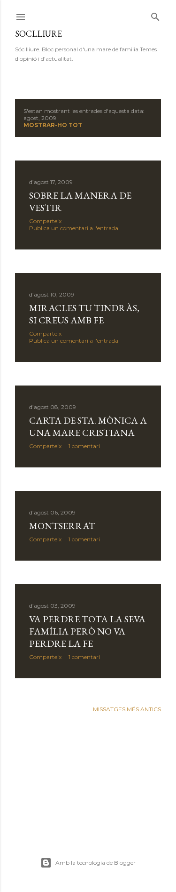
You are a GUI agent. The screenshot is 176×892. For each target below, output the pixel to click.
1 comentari (84, 446)
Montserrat (62, 526)
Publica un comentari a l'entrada (73, 228)
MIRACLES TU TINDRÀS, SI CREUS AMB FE (84, 314)
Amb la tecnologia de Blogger (95, 862)
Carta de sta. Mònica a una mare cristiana (88, 426)
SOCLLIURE (38, 33)
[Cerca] (155, 15)
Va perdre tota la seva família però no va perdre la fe (87, 631)
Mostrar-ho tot (52, 125)
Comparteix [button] (45, 221)
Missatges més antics (127, 709)
